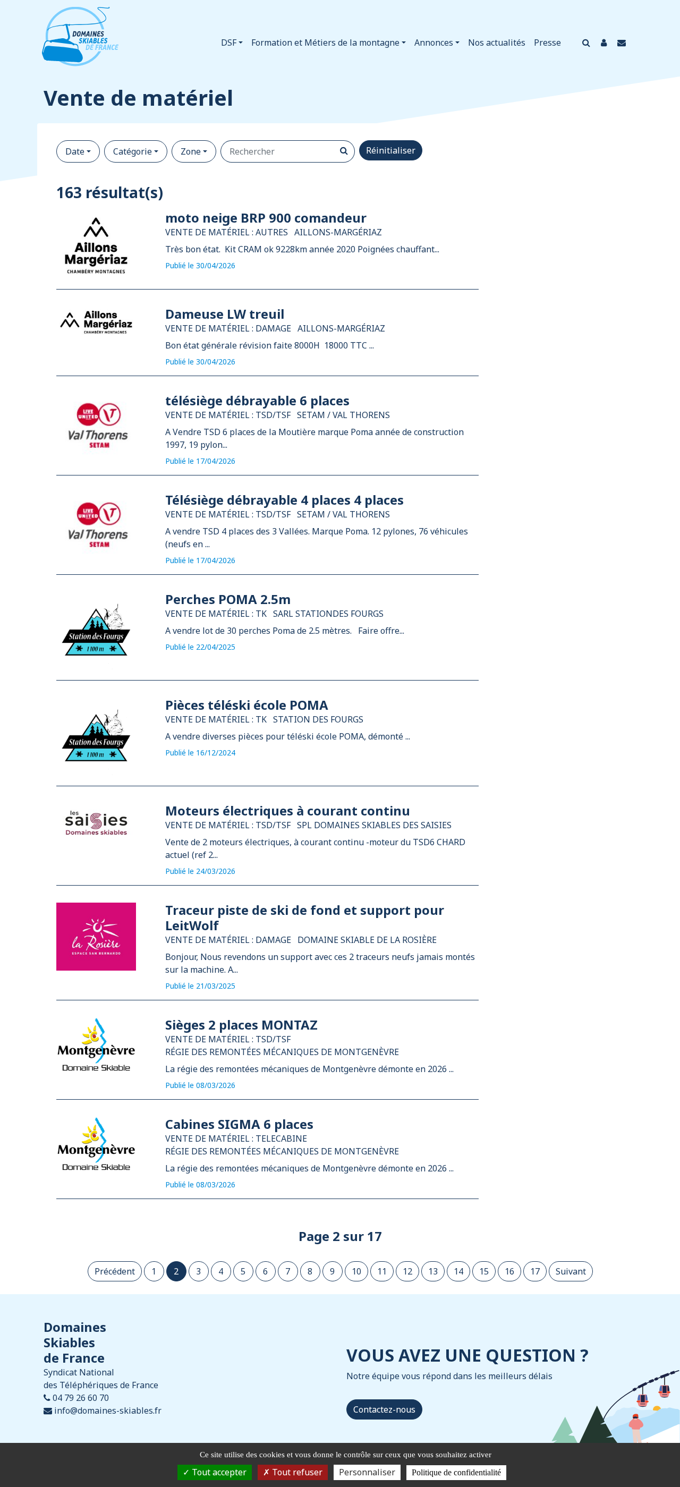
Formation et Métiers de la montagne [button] (325, 42)
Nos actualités (496, 42)
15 (484, 1271)
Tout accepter (218, 1472)
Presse (547, 42)
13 (433, 1271)
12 (407, 1271)
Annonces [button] (433, 42)
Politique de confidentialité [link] (456, 1472)
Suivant (571, 1271)
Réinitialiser (390, 150)
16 (509, 1271)
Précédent (115, 1271)
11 (382, 1271)
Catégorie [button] (132, 151)
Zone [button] (191, 151)
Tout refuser (296, 1472)
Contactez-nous (384, 1409)
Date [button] (74, 151)
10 (356, 1271)
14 (458, 1271)
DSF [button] (228, 42)
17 (535, 1271)
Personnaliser (367, 1472)
